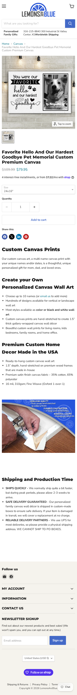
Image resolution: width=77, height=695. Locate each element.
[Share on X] (12, 237)
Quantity (7, 198)
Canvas (18, 43)
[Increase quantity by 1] (34, 207)
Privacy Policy (39, 684)
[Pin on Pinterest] (26, 237)
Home (5, 43)
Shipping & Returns (17, 684)
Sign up (58, 640)
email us (45, 296)
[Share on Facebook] (4, 237)
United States (36, 658)
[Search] (70, 23)
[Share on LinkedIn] (19, 237)
